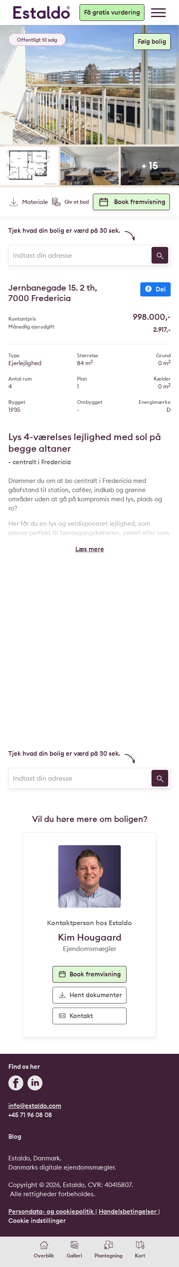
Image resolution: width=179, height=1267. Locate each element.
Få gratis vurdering (112, 12)
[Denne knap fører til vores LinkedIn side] (34, 1084)
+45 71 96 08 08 (30, 1115)
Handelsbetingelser (128, 1211)
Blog (14, 1136)
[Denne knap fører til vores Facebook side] (15, 1084)
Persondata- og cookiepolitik (51, 1211)
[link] (158, 13)
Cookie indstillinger (37, 1221)
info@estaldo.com (34, 1106)
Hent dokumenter (96, 995)
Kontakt (81, 1016)
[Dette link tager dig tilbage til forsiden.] (41, 12)
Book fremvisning (139, 202)
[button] (89, 549)
